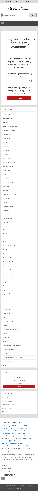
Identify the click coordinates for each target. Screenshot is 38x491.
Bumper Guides (7, 154)
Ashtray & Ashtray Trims (11, 126)
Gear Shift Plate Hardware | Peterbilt (12, 443)
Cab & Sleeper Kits (9, 162)
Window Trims (7, 278)
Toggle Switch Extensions (11, 274)
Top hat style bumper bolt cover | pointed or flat (15, 433)
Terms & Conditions (7, 488)
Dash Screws (7, 174)
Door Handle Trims (9, 349)
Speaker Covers (8, 250)
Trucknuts (6, 146)
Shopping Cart (32, 1)
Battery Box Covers (9, 130)
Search (32, 15)
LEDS (4, 302)
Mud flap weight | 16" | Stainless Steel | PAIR (14, 426)
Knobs (5, 333)
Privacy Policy (18, 488)
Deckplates (6, 178)
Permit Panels (7, 218)
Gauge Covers (7, 286)
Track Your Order (6, 472)
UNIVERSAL (6, 138)
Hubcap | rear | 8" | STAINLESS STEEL (11, 441)
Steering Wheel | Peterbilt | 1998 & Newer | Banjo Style (17, 446)
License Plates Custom (10, 270)
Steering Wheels (8, 262)
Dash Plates (7, 170)
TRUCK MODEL (7, 114)
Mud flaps (6, 210)
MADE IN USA (7, 353)
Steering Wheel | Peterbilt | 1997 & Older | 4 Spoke (16, 448)
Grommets (6, 337)
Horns (5, 325)
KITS (4, 365)
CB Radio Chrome (8, 166)
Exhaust (5, 190)
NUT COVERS (7, 361)
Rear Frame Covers (9, 234)
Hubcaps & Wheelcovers (11, 329)
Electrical (6, 186)
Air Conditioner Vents (9, 238)
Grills (4, 317)
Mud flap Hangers (8, 206)
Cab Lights (6, 158)
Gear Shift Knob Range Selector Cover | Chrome (15, 436)
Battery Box (6, 134)
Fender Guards (7, 198)
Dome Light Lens (8, 182)
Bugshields (6, 142)
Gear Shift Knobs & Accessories (13, 246)
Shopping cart (20, 377)
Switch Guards (7, 266)
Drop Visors (6, 282)
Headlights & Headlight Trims (12, 345)
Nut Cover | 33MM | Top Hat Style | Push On (13, 431)
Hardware (6, 341)
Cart (3, 1)
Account (8, 1)
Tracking (15, 1)
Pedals (5, 214)
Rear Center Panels (9, 230)
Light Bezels (7, 290)
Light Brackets (7, 294)
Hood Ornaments (8, 321)
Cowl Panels (7, 254)
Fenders (5, 202)
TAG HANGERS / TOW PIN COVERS (13, 357)
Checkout (19, 386)
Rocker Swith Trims (9, 242)
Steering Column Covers (10, 258)
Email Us (5, 411)
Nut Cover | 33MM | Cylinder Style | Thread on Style (16, 438)
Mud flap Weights (8, 309)
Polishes (6, 222)
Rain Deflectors (8, 226)
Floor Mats (6, 313)
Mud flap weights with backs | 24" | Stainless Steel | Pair (17, 428)
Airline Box (6, 122)
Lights (5, 297)
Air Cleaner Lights (8, 118)
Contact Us (19, 98)
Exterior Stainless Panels (11, 194)
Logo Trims (6, 306)
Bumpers (6, 150)
